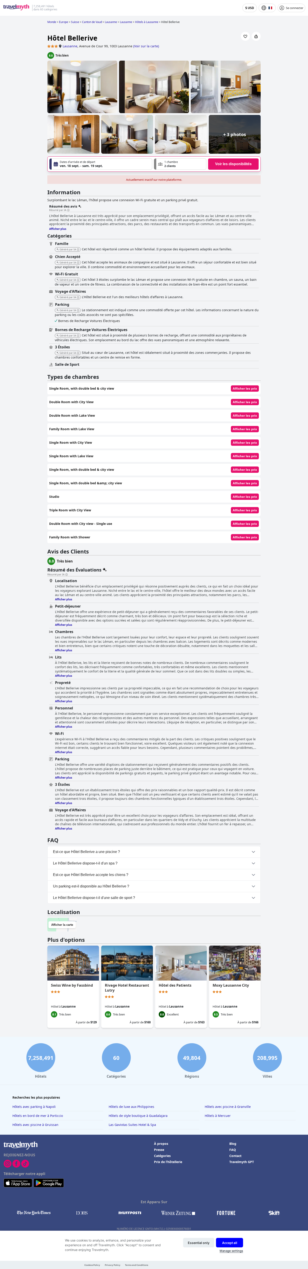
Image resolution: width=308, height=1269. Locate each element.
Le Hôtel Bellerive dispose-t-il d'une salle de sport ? (94, 898)
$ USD (249, 8)
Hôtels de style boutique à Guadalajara (138, 1116)
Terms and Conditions (136, 1265)
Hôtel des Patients (175, 985)
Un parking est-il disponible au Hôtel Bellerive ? (91, 886)
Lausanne (70, 46)
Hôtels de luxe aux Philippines (131, 1106)
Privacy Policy (112, 1265)
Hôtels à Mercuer (218, 1116)
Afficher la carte (62, 924)
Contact (235, 1156)
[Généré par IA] (78, 250)
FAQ (232, 1150)
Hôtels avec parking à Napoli (34, 1106)
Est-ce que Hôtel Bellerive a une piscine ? (86, 852)
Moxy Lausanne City (231, 985)
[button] (180, 164)
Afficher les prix (245, 388)
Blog (232, 1143)
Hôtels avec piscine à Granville (228, 1106)
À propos (161, 1143)
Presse (159, 1150)
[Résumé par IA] (68, 210)
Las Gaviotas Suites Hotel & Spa (132, 1125)
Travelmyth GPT (241, 1162)
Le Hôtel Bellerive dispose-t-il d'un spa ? (85, 863)
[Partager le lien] (256, 36)
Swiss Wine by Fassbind (72, 985)
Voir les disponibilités (233, 164)
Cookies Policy (92, 1265)
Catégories (162, 1156)
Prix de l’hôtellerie (168, 1162)
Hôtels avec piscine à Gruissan (35, 1125)
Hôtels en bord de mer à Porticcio (37, 1116)
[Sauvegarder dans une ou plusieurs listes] (245, 36)
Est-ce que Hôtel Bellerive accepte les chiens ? (90, 875)
